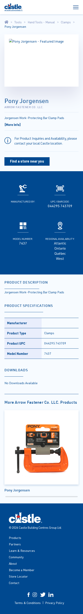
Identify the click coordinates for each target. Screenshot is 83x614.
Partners (15, 544)
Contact (14, 583)
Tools (18, 22)
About (13, 563)
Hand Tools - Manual (41, 22)
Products (15, 538)
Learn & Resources (22, 550)
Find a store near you (27, 161)
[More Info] (12, 125)
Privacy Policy (54, 603)
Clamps (66, 22)
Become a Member (21, 570)
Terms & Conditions (28, 603)
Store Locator (18, 576)
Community (16, 557)
